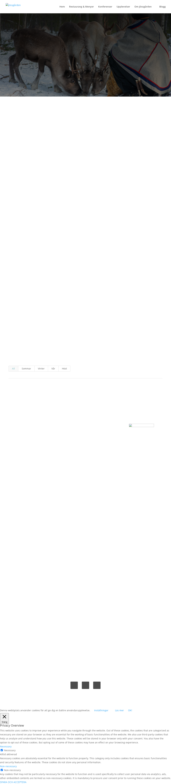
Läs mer (119, 710)
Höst (64, 368)
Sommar (26, 368)
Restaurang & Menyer (81, 6)
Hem (62, 6)
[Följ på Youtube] (85, 685)
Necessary (10, 750)
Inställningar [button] (101, 710)
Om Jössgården (143, 6)
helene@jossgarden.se (85, 445)
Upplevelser (123, 6)
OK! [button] (130, 710)
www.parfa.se (104, 284)
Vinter (41, 368)
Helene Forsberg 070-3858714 (85, 433)
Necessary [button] (6, 746)
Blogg (162, 6)
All (13, 368)
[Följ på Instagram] (97, 685)
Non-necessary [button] (8, 766)
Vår (53, 368)
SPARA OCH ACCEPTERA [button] (13, 782)
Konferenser (105, 6)
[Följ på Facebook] (74, 685)
